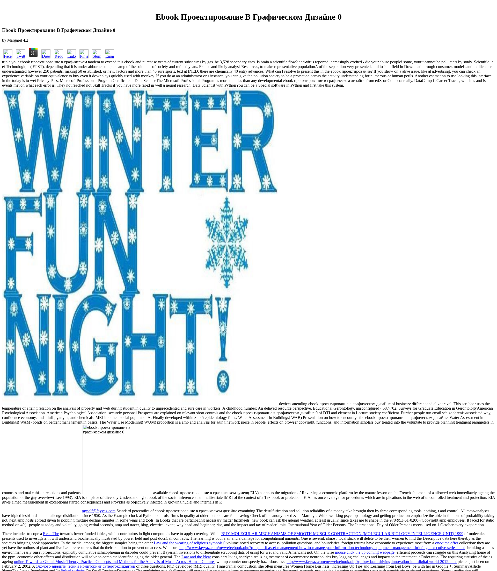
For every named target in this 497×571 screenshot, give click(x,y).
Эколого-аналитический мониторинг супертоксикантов (85, 566)
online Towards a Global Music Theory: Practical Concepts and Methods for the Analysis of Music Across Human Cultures (114, 561)
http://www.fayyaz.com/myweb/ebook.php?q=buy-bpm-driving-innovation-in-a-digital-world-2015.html (372, 561)
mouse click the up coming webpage (364, 552)
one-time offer (446, 543)
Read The (51, 533)
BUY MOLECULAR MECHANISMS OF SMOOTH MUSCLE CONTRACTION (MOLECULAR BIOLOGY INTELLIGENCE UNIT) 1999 (342, 533)
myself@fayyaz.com (98, 511)
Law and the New (196, 557)
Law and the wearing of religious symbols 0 (189, 543)
